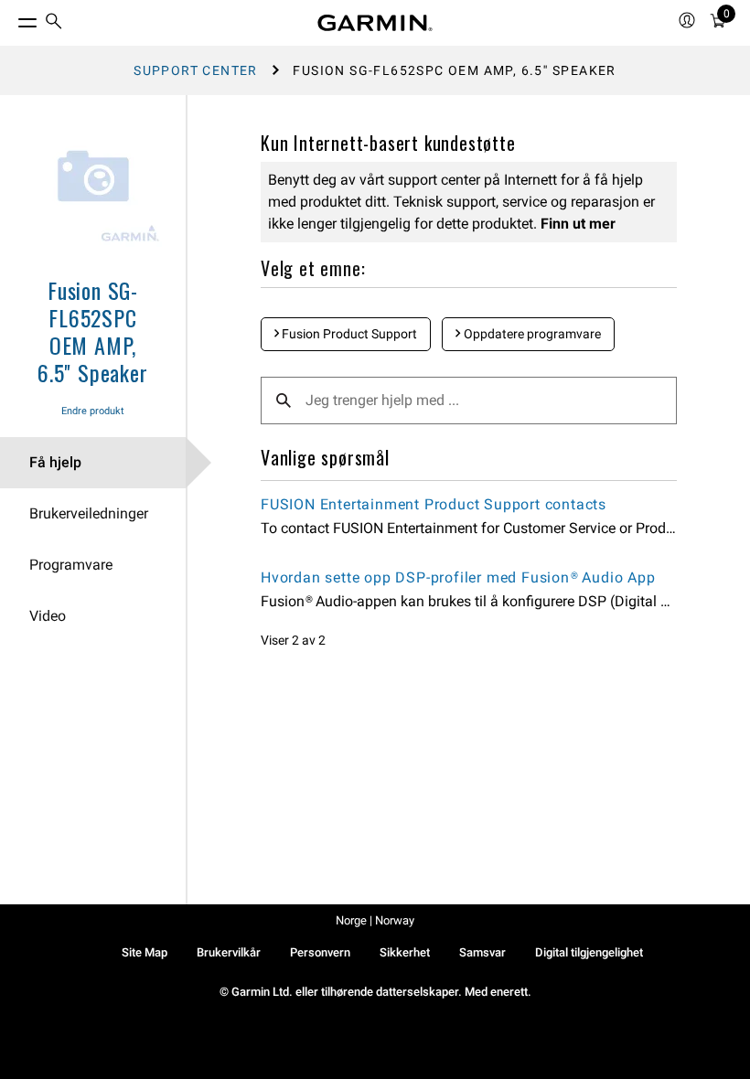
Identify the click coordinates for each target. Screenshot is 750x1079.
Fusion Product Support (348, 333)
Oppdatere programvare (531, 333)
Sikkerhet (405, 952)
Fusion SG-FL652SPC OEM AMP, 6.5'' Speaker (92, 331)
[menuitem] (54, 23)
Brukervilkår (229, 952)
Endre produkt (92, 411)
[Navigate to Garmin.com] (375, 23)
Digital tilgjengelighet (589, 952)
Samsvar (482, 952)
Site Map (144, 952)
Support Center (196, 70)
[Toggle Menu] (11, 18)
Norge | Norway (375, 920)
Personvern (320, 952)
